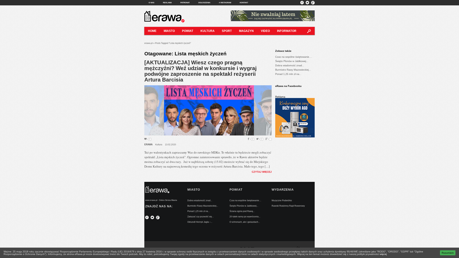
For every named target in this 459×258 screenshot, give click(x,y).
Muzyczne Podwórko (282, 200)
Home (152, 30)
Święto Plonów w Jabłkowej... (291, 61)
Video (265, 30)
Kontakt (244, 3)
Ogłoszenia (204, 3)
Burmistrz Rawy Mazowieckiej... (293, 69)
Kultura (207, 30)
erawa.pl (148, 43)
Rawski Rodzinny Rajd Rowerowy (288, 206)
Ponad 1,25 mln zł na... (288, 74)
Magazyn (246, 30)
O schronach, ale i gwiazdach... (245, 222)
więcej (383, 254)
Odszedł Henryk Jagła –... (199, 222)
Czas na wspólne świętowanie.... (293, 56)
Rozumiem (448, 252)
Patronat (185, 3)
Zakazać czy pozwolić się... (200, 216)
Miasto (169, 30)
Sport (227, 30)
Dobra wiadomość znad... (289, 65)
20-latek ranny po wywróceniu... (245, 216)
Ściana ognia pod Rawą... (242, 211)
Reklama (167, 3)
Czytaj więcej (262, 171)
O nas (151, 3)
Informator (286, 30)
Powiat (187, 30)
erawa (148, 144)
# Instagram (225, 3)
